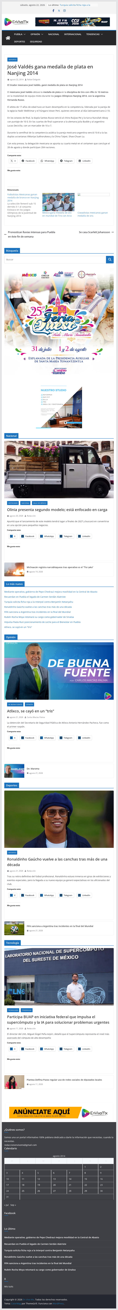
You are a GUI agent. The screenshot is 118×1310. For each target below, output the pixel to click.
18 (23, 1184)
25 (23, 1190)
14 (70, 1178)
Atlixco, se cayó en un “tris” (18, 627)
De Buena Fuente (15, 704)
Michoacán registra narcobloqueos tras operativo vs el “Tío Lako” (60, 567)
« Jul (6, 1204)
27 (54, 1190)
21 (70, 1184)
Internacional (72, 34)
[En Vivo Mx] (8, 38)
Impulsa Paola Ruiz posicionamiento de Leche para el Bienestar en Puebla (42, 622)
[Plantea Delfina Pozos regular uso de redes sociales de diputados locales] (14, 1082)
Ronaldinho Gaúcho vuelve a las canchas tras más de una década (38, 606)
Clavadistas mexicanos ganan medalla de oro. (93, 214)
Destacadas (13, 503)
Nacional (53, 34)
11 (23, 1178)
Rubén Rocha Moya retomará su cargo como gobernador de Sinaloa (39, 617)
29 (86, 1190)
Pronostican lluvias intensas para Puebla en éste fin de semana (31, 234)
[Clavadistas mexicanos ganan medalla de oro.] (94, 202)
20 (54, 1184)
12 (38, 1178)
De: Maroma (33, 768)
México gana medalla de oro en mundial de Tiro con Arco (57, 214)
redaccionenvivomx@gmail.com (20, 1144)
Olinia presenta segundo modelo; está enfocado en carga (57, 509)
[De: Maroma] (14, 771)
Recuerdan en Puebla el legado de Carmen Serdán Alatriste (77, 6)
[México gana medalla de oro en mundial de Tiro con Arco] (58, 202)
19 (38, 1184)
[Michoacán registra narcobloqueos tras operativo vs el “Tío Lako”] (14, 569)
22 (86, 1184)
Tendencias (93, 34)
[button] (24, 34)
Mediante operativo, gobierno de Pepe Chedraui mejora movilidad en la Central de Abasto (50, 591)
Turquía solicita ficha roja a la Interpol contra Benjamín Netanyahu (38, 601)
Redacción (31, 516)
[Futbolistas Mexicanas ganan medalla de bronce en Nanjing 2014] (25, 205)
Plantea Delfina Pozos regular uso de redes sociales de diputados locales (64, 1079)
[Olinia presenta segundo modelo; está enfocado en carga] (59, 469)
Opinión (35, 34)
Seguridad (36, 41)
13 (54, 1178)
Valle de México (39, 503)
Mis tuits (8, 1286)
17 (7, 1184)
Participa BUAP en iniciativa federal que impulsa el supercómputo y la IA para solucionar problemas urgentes (58, 1019)
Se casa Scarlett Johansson (94, 232)
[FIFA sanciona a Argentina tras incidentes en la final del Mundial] (14, 928)
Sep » (13, 1204)
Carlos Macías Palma (36, 717)
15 (86, 1178)
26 (38, 1190)
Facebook (10, 1213)
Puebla (18, 34)
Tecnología (13, 1010)
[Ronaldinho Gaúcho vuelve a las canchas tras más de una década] (59, 819)
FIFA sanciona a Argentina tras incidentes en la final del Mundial (37, 611)
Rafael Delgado (33, 79)
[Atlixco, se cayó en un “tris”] (59, 671)
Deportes (19, 41)
